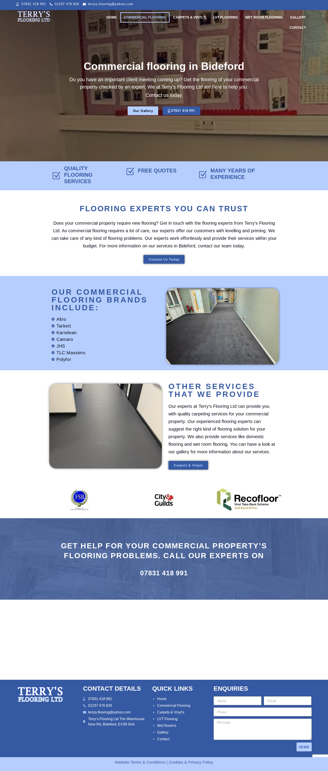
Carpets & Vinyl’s (189, 17)
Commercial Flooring (145, 17)
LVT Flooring (225, 17)
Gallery (298, 17)
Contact (298, 27)
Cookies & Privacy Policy (191, 762)
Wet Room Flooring (264, 17)
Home (111, 17)
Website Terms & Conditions (140, 762)
